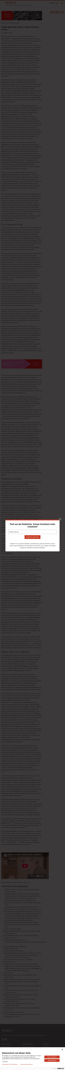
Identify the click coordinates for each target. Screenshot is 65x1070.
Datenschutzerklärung (26, 1064)
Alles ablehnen (52, 1060)
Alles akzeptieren (52, 1057)
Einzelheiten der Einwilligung (10, 1064)
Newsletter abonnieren (32, 537)
